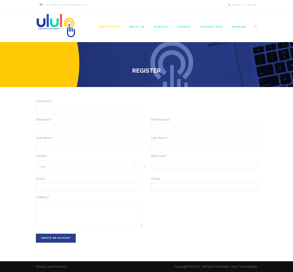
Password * (43, 119)
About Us (137, 27)
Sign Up (251, 4)
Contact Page (211, 27)
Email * (40, 179)
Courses (184, 27)
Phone (155, 179)
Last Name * (159, 138)
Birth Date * (159, 156)
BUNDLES (239, 27)
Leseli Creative (56, 266)
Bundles (161, 27)
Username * (44, 101)
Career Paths (109, 27)
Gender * (42, 156)
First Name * (44, 138)
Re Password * (161, 119)
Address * (42, 197)
